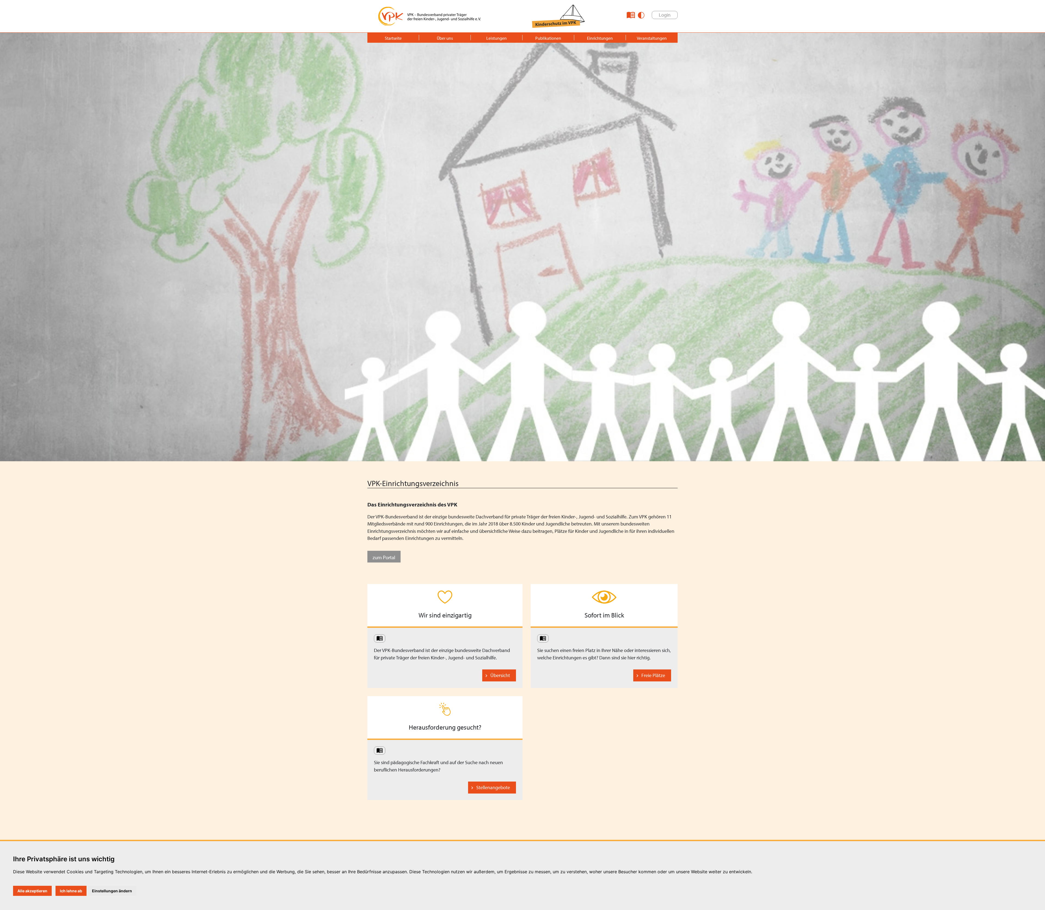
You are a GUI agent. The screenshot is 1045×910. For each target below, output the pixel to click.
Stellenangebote (493, 787)
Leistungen (496, 38)
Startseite (393, 38)
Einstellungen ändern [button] (112, 891)
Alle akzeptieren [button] (32, 891)
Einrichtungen (600, 38)
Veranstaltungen (652, 38)
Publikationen (548, 38)
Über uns (445, 38)
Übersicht (500, 675)
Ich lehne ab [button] (71, 891)
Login (665, 15)
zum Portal (384, 557)
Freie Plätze (653, 675)
